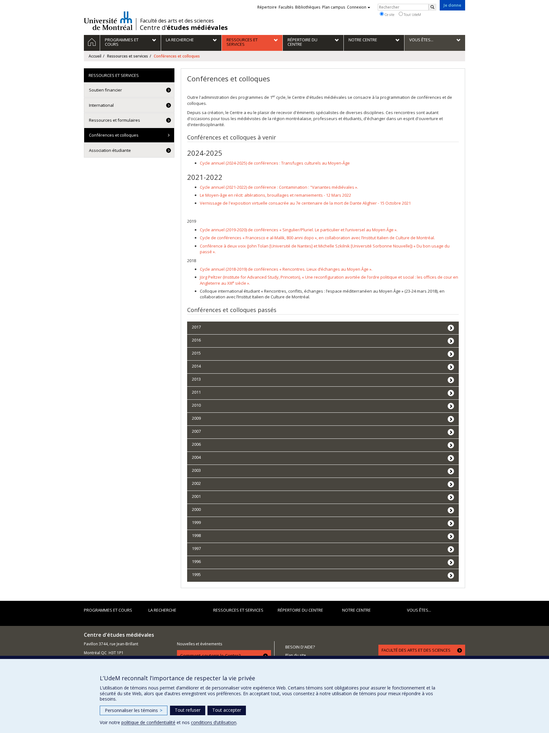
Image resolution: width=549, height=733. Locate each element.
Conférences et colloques (114, 135)
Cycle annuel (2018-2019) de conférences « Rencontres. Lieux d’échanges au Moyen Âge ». (286, 269)
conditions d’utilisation (213, 722)
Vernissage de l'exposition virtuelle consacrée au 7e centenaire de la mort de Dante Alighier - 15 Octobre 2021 (305, 203)
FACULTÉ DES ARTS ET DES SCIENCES (416, 650)
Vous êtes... (419, 610)
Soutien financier (105, 90)
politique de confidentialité (148, 722)
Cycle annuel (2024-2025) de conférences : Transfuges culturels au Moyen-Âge (275, 163)
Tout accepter (226, 710)
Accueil (95, 56)
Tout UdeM (412, 14)
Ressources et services (127, 56)
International (101, 105)
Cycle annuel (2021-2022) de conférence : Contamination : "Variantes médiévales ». (279, 187)
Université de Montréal (108, 20)
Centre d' (184, 27)
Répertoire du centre (300, 610)
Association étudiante (110, 150)
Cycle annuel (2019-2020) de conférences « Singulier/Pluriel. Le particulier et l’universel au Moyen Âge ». (298, 230)
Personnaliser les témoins (133, 710)
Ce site (389, 14)
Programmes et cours (108, 610)
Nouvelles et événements (199, 644)
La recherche (162, 610)
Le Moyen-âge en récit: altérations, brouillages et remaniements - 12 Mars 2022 (275, 195)
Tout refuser (187, 710)
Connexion (356, 7)
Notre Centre (356, 610)
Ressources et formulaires (114, 120)
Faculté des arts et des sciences (177, 20)
